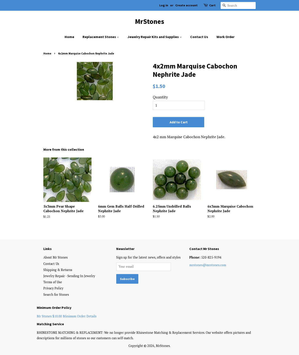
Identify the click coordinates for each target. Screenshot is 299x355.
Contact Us (199, 37)
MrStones (149, 21)
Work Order (225, 37)
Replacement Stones (100, 37)
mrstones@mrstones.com (207, 265)
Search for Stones (56, 294)
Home (69, 37)
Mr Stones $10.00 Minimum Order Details (67, 316)
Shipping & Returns (57, 270)
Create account (186, 5)
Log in (163, 5)
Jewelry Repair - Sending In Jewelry (69, 276)
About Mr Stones (55, 257)
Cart (212, 5)
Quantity (160, 97)
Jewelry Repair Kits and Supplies (153, 37)
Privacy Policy (53, 288)
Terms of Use (52, 282)
